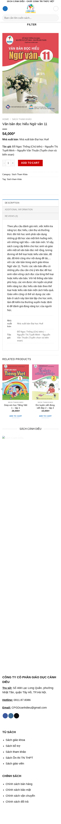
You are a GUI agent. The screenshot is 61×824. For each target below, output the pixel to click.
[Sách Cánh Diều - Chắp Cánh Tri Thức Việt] (30, 8)
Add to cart (30, 163)
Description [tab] (12, 203)
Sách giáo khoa (15, 740)
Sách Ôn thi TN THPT (19, 757)
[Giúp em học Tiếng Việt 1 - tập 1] (15, 382)
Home (5, 119)
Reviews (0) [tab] (11, 216)
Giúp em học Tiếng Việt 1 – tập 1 (15, 406)
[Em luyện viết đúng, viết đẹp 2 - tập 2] (45, 382)
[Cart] (55, 8)
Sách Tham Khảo (22, 119)
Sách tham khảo (14, 179)
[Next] (58, 395)
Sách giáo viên (15, 763)
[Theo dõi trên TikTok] (16, 715)
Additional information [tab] (19, 209)
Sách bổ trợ (13, 745)
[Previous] (2, 395)
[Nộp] (55, 18)
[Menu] (5, 8)
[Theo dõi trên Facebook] (5, 715)
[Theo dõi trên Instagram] (10, 715)
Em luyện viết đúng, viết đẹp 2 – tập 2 (45, 406)
